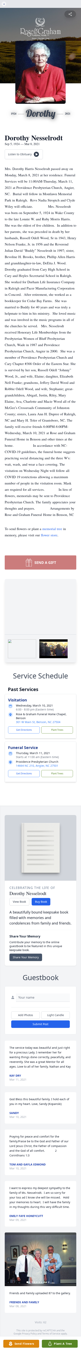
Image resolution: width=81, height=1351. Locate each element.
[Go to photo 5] (37, 1282)
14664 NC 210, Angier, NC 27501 (37, 765)
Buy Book (41, 901)
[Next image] (72, 1259)
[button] (40, 1259)
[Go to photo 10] (49, 1282)
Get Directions (24, 730)
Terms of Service (51, 1333)
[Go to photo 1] (28, 1282)
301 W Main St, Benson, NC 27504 (38, 722)
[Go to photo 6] (39, 1282)
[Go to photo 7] (41, 1282)
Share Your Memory (26, 957)
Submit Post (40, 1024)
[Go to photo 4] (34, 1282)
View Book (19, 901)
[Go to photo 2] (30, 1282)
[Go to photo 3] (32, 1282)
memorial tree (52, 528)
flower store (49, 535)
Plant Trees (57, 730)
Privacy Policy (29, 1333)
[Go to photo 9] (46, 1282)
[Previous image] (8, 1259)
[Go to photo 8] (44, 1282)
